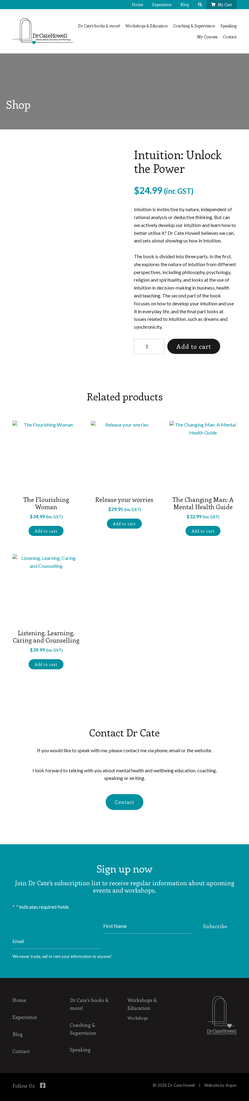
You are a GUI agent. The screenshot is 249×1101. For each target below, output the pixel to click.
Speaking (228, 25)
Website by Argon (220, 1085)
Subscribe (215, 926)
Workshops (138, 1017)
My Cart (225, 4)
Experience (161, 4)
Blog (184, 4)
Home (137, 4)
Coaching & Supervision (194, 25)
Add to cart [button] (46, 530)
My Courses (207, 36)
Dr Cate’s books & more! (99, 25)
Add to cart (193, 346)
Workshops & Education (146, 25)
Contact (230, 36)
